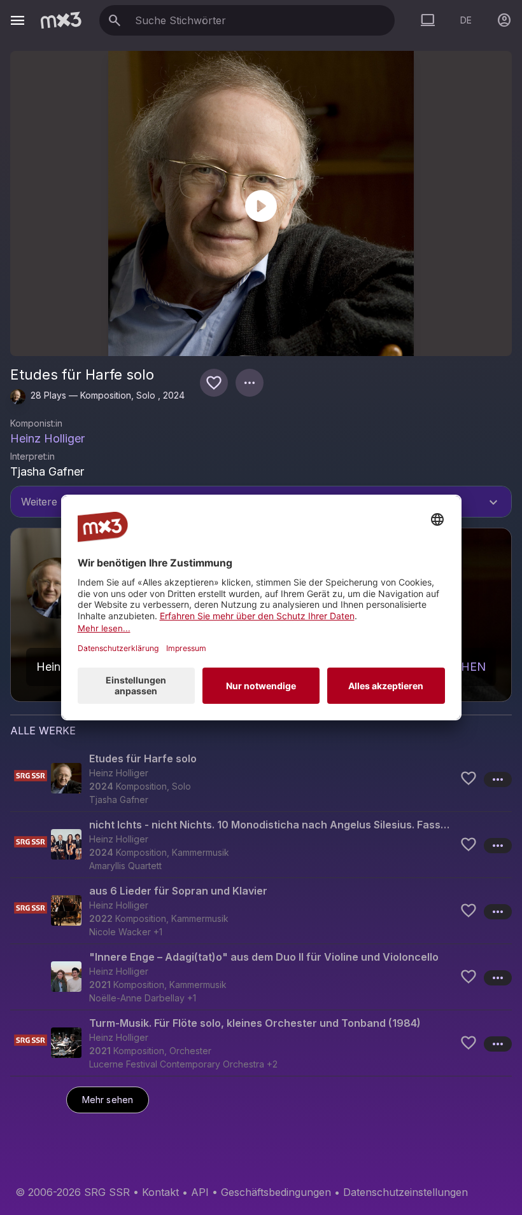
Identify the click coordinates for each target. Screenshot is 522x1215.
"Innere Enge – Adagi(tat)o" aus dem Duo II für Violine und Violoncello (264, 957)
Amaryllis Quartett (125, 865)
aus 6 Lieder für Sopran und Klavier (178, 890)
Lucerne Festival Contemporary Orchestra (176, 1064)
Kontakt (160, 1192)
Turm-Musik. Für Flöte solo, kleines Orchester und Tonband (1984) (255, 1023)
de (466, 20)
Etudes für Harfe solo (143, 758)
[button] (261, 778)
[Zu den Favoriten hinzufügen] (214, 383)
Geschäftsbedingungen (276, 1192)
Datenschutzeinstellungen (405, 1192)
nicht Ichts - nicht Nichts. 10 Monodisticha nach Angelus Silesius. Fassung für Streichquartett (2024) (272, 824)
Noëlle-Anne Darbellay (137, 997)
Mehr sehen (107, 1099)
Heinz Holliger (47, 438)
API (200, 1192)
